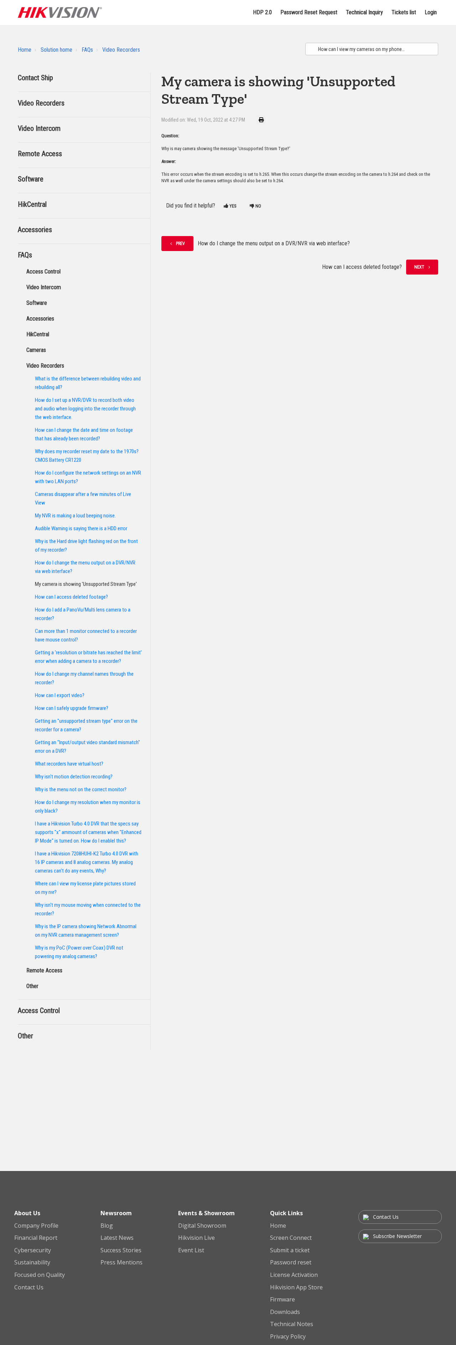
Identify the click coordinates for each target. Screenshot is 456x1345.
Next (419, 267)
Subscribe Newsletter (397, 1236)
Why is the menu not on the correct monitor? (80, 789)
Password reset (290, 1262)
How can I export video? (59, 695)
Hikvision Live (196, 1238)
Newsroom (116, 1213)
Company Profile (36, 1226)
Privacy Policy (288, 1337)
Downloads (285, 1312)
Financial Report (35, 1238)
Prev (180, 243)
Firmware (282, 1300)
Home (24, 49)
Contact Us (28, 1287)
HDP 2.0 (262, 12)
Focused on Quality (39, 1275)
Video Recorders (121, 49)
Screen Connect (291, 1238)
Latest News (117, 1238)
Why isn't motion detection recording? (74, 776)
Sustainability (32, 1262)
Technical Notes (291, 1324)
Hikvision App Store (296, 1287)
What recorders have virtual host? (69, 764)
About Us (27, 1213)
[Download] (215, 597)
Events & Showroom (206, 1213)
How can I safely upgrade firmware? (71, 708)
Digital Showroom (202, 1226)
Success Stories (120, 1250)
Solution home (56, 49)
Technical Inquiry (364, 12)
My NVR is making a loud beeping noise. (75, 515)
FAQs (87, 49)
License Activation (294, 1275)
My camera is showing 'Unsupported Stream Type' (86, 584)
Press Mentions (121, 1262)
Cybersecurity (32, 1250)
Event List (191, 1250)
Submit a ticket (290, 1250)
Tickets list (404, 12)
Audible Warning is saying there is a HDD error (81, 528)
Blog (106, 1226)
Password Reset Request (308, 12)
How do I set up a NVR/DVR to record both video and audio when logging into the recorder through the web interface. (85, 408)
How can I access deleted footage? (71, 597)
